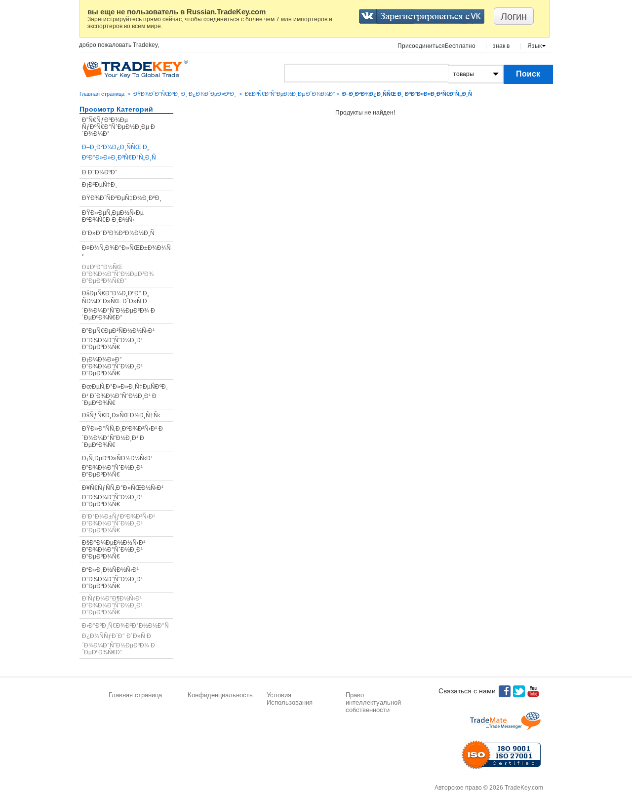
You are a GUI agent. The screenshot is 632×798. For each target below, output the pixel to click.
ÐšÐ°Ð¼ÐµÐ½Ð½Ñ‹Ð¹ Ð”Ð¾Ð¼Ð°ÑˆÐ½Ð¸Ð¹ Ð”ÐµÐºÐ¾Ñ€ (113, 549)
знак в (501, 45)
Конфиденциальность (220, 695)
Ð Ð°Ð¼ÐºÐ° (100, 172)
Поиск (528, 74)
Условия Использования (290, 698)
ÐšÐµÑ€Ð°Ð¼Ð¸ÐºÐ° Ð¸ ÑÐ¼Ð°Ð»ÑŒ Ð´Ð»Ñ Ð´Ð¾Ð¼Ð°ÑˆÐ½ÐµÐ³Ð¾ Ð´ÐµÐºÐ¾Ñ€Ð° (118, 305)
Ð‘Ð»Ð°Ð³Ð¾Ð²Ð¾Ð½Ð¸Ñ (118, 233)
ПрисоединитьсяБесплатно (436, 45)
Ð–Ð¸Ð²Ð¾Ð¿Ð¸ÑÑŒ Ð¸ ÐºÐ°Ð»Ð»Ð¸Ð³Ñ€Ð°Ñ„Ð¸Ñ (119, 152)
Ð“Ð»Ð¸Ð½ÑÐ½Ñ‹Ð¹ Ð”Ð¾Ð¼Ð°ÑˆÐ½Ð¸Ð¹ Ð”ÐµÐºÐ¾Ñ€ (112, 578)
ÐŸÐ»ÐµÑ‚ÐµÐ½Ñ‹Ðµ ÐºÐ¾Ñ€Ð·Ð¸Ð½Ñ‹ (113, 216)
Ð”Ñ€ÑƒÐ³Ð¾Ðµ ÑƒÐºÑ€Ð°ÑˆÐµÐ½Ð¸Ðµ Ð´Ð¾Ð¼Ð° (118, 127)
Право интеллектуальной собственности (373, 702)
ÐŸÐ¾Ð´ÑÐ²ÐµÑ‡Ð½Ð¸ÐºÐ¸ (121, 198)
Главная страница (101, 94)
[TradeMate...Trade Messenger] (505, 721)
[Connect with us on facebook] (505, 691)
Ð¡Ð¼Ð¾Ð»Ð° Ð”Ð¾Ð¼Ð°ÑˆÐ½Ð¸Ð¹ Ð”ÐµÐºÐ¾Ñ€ (112, 366)
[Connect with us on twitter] (519, 691)
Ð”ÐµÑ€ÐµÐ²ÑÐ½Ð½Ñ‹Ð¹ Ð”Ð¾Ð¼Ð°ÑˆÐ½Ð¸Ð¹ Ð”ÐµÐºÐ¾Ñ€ (118, 339)
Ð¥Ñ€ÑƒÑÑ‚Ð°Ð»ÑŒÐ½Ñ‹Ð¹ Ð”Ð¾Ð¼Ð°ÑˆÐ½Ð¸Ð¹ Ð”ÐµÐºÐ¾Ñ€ (122, 496)
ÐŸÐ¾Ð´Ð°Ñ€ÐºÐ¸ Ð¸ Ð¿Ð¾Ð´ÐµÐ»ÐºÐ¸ (184, 94)
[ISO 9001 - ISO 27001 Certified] (501, 754)
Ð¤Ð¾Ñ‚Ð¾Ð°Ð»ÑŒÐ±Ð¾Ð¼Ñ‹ (126, 251)
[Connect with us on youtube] (533, 691)
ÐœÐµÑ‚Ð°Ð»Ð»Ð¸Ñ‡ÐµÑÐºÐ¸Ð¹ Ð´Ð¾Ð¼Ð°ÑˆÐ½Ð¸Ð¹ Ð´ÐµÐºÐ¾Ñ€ (125, 394)
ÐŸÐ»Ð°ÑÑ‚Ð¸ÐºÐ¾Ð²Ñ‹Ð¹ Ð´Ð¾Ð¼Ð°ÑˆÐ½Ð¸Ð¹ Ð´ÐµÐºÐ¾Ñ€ (122, 436)
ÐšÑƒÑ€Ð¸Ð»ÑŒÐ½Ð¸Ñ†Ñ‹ (121, 415)
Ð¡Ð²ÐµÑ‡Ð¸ (99, 184)
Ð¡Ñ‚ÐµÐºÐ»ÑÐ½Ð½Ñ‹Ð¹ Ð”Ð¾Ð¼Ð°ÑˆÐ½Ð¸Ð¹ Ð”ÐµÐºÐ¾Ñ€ (117, 466)
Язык (534, 45)
